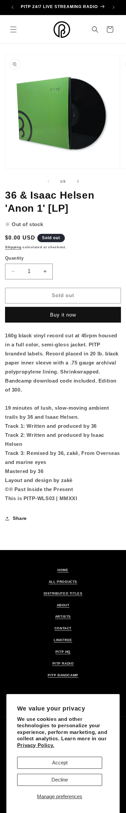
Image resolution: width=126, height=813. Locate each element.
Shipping (13, 247)
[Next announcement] (113, 7)
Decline (59, 780)
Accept (60, 762)
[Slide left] (48, 181)
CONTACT (63, 628)
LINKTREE (63, 640)
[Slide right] (78, 181)
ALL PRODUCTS (63, 582)
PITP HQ (63, 652)
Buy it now (63, 315)
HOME (62, 570)
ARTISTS (63, 616)
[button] (13, 29)
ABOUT (63, 605)
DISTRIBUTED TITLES (63, 593)
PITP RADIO (63, 663)
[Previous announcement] (12, 7)
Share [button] (20, 518)
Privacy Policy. (35, 745)
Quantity (14, 258)
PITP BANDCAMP (63, 675)
